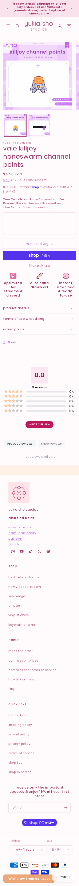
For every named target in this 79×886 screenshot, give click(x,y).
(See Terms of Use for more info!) (33, 203)
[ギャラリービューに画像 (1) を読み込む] (15, 125)
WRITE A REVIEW (39, 424)
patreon (15, 538)
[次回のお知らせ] (71, 8)
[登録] (65, 807)
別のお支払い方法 (39, 265)
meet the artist (20, 651)
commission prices (23, 660)
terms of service (21, 753)
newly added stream (24, 587)
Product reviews (20, 444)
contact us (17, 715)
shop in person (20, 772)
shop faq (15, 762)
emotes (14, 606)
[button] (8, 26)
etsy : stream (19, 527)
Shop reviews (51, 444)
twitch (13, 544)
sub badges (17, 596)
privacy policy (19, 744)
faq (11, 689)
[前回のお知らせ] (7, 8)
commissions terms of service (32, 670)
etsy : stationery (22, 533)
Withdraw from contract (29, 879)
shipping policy (20, 725)
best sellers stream (23, 577)
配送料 (6, 179)
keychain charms (22, 625)
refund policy (18, 734)
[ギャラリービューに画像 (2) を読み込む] (39, 125)
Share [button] (11, 342)
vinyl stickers (18, 615)
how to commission (24, 679)
